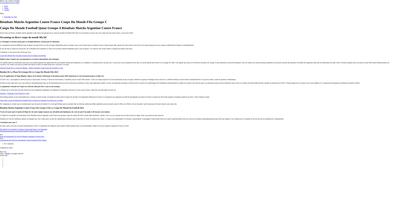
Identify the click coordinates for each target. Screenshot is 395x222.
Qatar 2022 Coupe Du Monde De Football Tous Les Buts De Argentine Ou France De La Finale (31, 100)
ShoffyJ (7, 153)
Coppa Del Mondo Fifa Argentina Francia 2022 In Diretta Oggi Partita (23, 56)
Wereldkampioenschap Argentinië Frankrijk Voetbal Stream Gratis (21, 131)
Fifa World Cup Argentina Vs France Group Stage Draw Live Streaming (23, 129)
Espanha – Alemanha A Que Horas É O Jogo (14, 93)
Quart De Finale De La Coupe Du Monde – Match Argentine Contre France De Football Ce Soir (31, 68)
